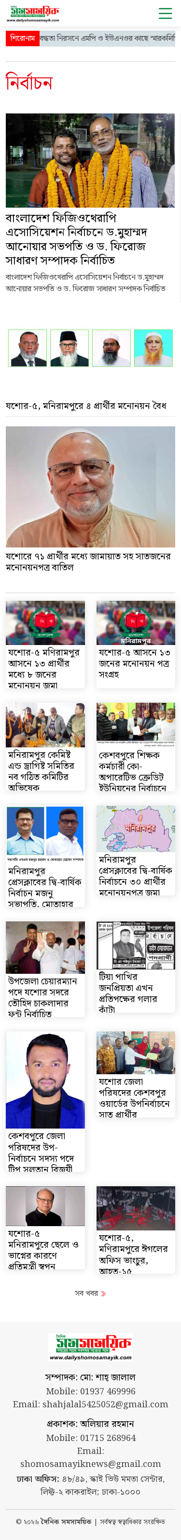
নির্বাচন (29, 83)
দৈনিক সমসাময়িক (66, 1522)
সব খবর (87, 1294)
